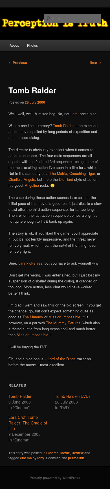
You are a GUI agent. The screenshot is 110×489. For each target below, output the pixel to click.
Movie (65, 452)
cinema (26, 457)
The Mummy (33, 316)
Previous (17, 62)
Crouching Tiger (82, 173)
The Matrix (58, 173)
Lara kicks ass (30, 263)
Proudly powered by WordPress (55, 477)
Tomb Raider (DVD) (72, 396)
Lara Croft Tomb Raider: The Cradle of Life (27, 422)
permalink (76, 457)
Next (96, 62)
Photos (32, 45)
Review (77, 452)
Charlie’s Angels (21, 179)
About (14, 45)
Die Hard (66, 179)
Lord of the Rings (62, 358)
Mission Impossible (64, 316)
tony (40, 457)
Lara (74, 113)
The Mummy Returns (63, 322)
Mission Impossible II (34, 334)
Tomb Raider (63, 125)
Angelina (32, 185)
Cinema (52, 452)
